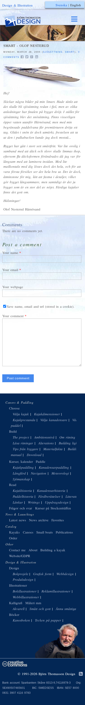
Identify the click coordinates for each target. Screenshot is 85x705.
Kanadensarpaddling (54, 467)
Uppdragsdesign (56, 502)
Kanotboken (21, 620)
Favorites (57, 520)
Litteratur (72, 496)
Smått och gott (40, 608)
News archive (39, 520)
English (75, 5)
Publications (64, 532)
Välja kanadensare (53, 420)
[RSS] (81, 674)
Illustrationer (18, 585)
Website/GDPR (19, 556)
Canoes (28, 532)
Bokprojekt (20, 574)
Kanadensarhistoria (51, 490)
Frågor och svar (20, 508)
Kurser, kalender (21, 461)
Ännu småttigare (67, 608)
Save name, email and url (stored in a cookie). (40, 306)
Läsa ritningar (23, 443)
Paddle (40, 461)
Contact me (17, 550)
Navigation (38, 473)
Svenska (61, 5)
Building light (68, 443)
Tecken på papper (48, 620)
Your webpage (12, 287)
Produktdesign (23, 579)
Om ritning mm (70, 437)
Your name (10, 252)
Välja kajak (21, 414)
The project (21, 437)
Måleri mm (33, 603)
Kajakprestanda (24, 420)
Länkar (18, 502)
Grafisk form (42, 574)
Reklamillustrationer (55, 591)
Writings (34, 502)
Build (13, 431)
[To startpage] (26, 21)
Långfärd (19, 473)
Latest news (17, 520)
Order (13, 538)
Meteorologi (60, 473)
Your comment (13, 316)
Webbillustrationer (26, 597)
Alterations (46, 443)
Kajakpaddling (23, 467)
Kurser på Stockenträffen (53, 508)
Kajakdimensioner (47, 414)
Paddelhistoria (23, 496)
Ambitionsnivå (44, 437)
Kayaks (14, 532)
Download (34, 454)
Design (14, 568)
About (34, 550)
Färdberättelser (49, 496)
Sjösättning (53, 52)
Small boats (44, 532)
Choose (14, 408)
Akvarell (18, 608)
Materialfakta (53, 449)
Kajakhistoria (22, 490)
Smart (70, 52)
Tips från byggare (25, 449)
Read (12, 484)
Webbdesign (65, 574)
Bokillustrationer (24, 591)
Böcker (14, 614)
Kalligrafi (15, 603)
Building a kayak (52, 550)
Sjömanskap (21, 479)
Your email (10, 269)
